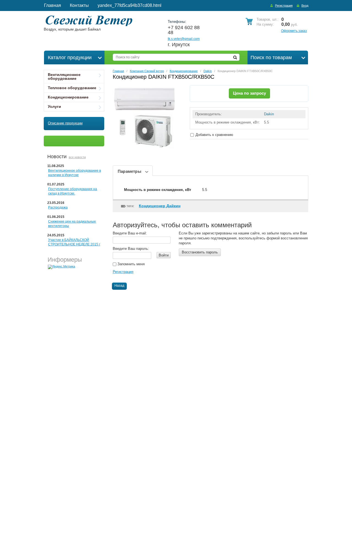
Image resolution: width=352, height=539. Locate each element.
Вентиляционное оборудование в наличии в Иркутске (74, 173)
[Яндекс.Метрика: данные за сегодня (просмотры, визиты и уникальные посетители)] (61, 267)
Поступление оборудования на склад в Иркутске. (72, 191)
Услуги (54, 106)
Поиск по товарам (271, 57)
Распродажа (58, 207)
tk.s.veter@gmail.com (184, 39)
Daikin (208, 71)
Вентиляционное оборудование (64, 76)
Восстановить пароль (200, 252)
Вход (304, 5)
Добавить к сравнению (213, 135)
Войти (164, 255)
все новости (77, 157)
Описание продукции (65, 123)
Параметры (129, 171)
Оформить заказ (294, 31)
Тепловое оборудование (72, 88)
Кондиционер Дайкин (159, 206)
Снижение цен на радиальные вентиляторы (72, 224)
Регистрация (284, 5)
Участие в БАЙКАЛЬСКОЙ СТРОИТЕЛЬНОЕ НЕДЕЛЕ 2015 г (74, 242)
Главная (118, 71)
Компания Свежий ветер (147, 71)
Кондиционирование (68, 97)
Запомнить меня (130, 264)
